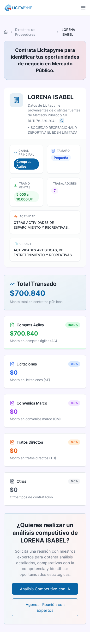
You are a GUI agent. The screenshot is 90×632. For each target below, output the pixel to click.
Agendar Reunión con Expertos (45, 607)
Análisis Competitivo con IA (45, 588)
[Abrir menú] (83, 8)
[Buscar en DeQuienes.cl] (62, 120)
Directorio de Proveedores (25, 31)
